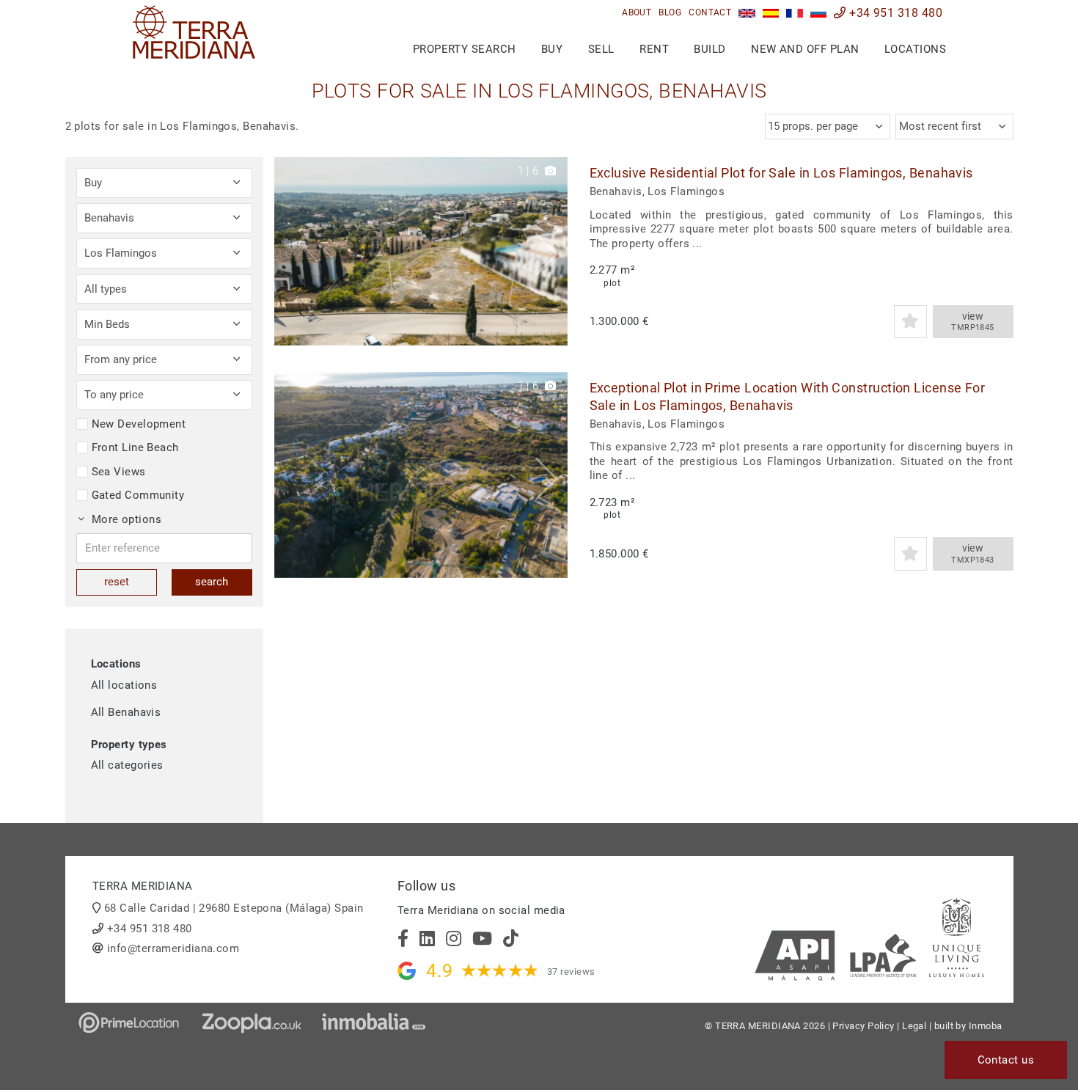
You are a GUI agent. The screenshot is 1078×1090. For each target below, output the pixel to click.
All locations (124, 685)
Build (709, 49)
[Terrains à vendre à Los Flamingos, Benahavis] (794, 12)
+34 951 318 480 (894, 13)
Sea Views (119, 471)
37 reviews (571, 971)
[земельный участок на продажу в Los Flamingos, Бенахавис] (818, 12)
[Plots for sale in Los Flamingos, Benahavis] (746, 12)
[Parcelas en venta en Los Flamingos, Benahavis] (771, 12)
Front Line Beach (135, 447)
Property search (464, 49)
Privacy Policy (863, 1025)
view (972, 321)
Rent (654, 49)
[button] (551, 251)
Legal (914, 1025)
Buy (551, 49)
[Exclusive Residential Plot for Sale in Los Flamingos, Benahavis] (421, 251)
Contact (710, 12)
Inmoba (985, 1025)
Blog (670, 12)
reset (116, 581)
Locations (915, 49)
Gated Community (138, 495)
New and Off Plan (805, 49)
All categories (127, 765)
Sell (601, 49)
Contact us (1006, 1060)
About (636, 12)
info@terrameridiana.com (173, 948)
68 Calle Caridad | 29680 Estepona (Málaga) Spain (234, 908)
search (211, 581)
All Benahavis (126, 712)
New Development (139, 424)
